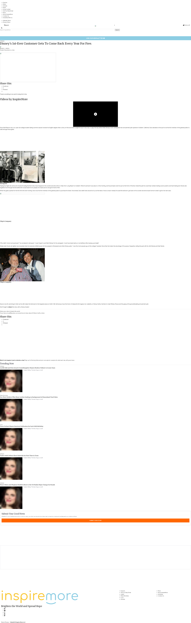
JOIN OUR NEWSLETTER (95, 38)
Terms (2, 622)
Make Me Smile (4, 395)
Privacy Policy (6, 22)
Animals (5, 6)
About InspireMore (8, 14)
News (4, 4)
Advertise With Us (7, 17)
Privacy (7, 622)
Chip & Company (5, 221)
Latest (122, 594)
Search (7, 25)
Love (1, 424)
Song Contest (6, 9)
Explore (5, 2)
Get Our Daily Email (8, 11)
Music (4, 7)
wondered (24, 243)
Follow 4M (187, 25)
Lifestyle (2, 41)
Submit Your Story (96, 520)
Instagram (3, 183)
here (43, 313)
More (4, 12)
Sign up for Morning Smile (32, 360)
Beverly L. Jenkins (4, 48)
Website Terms (7, 20)
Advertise (160, 594)
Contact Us (6, 16)
